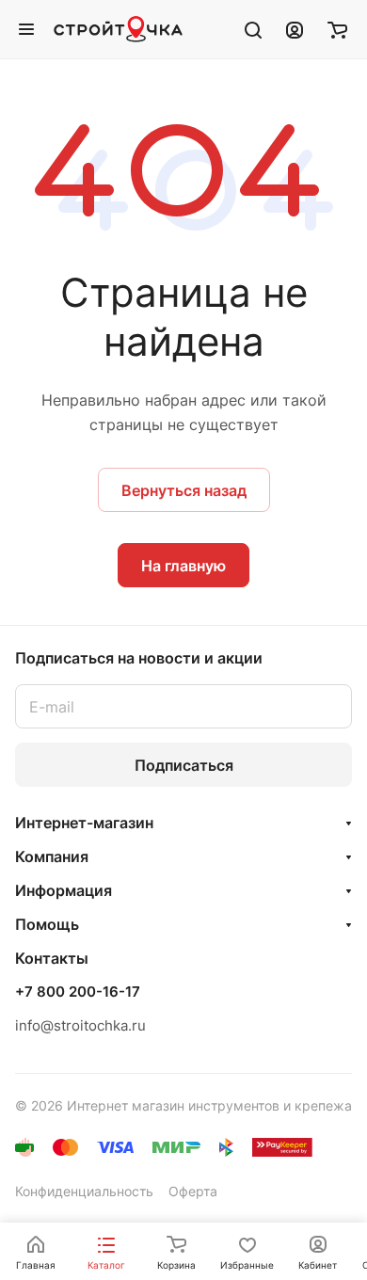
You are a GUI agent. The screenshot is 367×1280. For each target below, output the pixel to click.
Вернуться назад (184, 490)
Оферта (192, 1191)
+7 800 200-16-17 (77, 992)
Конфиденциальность (84, 1191)
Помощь (47, 924)
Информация (63, 890)
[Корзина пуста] (337, 29)
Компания (51, 856)
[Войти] (294, 29)
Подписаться (184, 765)
